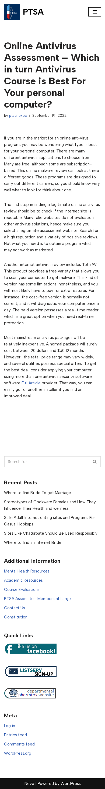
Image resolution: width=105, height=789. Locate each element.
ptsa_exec (18, 115)
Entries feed (15, 735)
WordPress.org (17, 753)
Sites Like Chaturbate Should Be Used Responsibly (50, 533)
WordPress (71, 783)
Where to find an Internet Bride (32, 542)
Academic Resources (23, 580)
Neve (29, 783)
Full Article (31, 383)
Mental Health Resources (27, 571)
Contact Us (14, 607)
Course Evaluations (22, 589)
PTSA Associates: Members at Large (37, 598)
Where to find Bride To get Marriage (37, 492)
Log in (9, 725)
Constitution (15, 617)
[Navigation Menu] (94, 11)
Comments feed (19, 744)
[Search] (95, 461)
